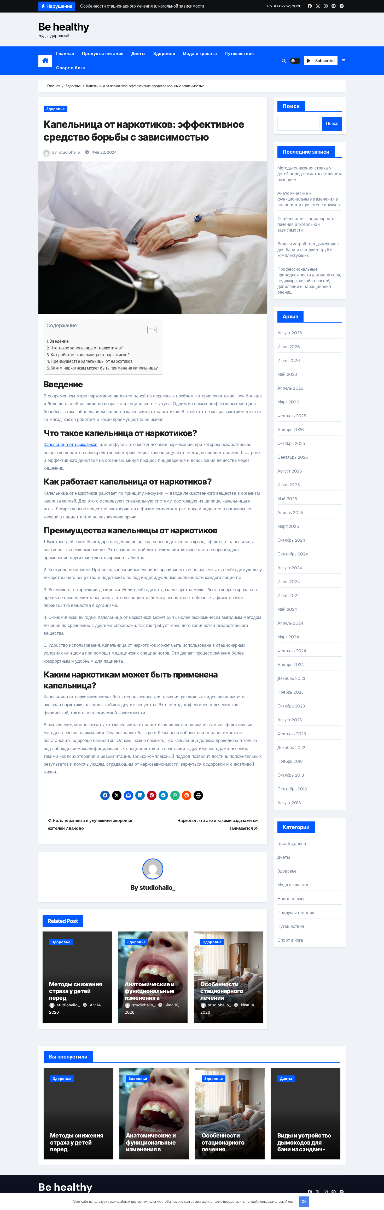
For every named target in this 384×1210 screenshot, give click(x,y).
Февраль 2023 (291, 733)
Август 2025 (289, 471)
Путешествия (239, 53)
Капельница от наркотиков (70, 444)
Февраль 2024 (291, 651)
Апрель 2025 (290, 512)
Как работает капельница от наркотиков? (90, 355)
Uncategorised (291, 843)
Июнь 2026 (288, 360)
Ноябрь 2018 (290, 761)
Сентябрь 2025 (292, 457)
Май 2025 (287, 498)
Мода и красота (200, 53)
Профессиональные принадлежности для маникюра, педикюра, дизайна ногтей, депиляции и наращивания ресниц (309, 281)
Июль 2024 (288, 581)
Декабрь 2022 (291, 747)
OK (304, 1201)
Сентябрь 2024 (292, 554)
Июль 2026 (288, 346)
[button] (343, 60)
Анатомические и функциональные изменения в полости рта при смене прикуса (149, 998)
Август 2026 (289, 333)
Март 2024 (288, 637)
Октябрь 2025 (291, 443)
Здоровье (164, 53)
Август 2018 (289, 803)
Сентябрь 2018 (292, 789)
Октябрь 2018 (290, 775)
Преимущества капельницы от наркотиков (92, 361)
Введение (59, 341)
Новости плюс (291, 899)
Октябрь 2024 (291, 540)
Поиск (291, 106)
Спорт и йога (70, 68)
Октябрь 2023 (291, 706)
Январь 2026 (290, 429)
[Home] (45, 61)
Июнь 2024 (288, 595)
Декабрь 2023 (291, 678)
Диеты (138, 53)
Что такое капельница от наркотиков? (86, 348)
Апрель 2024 (290, 623)
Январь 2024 (290, 664)
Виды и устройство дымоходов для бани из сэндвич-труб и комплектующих (308, 249)
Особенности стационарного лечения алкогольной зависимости (221, 998)
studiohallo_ (71, 152)
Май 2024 (287, 609)
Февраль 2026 (291, 416)
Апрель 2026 (290, 388)
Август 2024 (289, 568)
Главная (65, 53)
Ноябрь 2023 (290, 692)
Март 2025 (288, 526)
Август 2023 (289, 720)
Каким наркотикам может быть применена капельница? (104, 368)
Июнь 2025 (288, 485)
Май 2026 (287, 374)
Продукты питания (103, 53)
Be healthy (63, 26)
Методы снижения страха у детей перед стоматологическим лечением (309, 173)
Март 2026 (288, 402)
